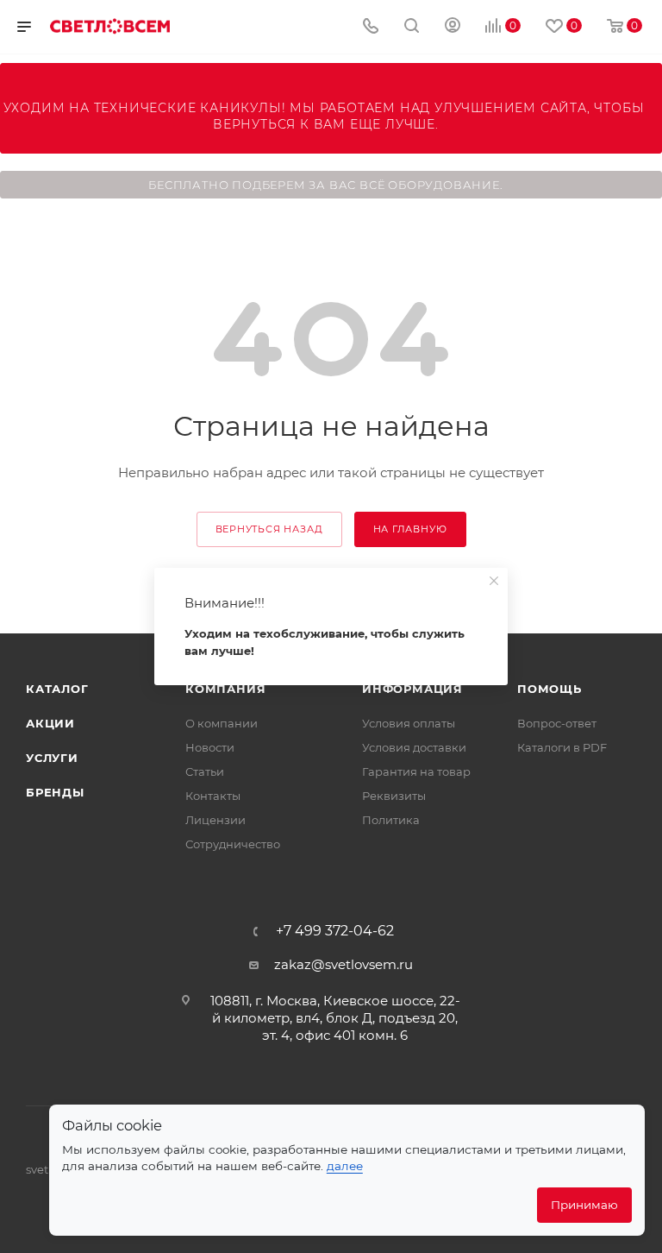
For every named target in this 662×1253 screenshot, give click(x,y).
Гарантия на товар (416, 771)
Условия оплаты (408, 723)
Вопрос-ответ (556, 723)
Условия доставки (414, 747)
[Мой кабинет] (452, 27)
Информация (412, 689)
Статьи (204, 771)
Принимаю (584, 1205)
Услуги (52, 758)
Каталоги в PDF (562, 747)
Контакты (212, 796)
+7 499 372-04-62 (335, 931)
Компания (225, 689)
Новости (209, 747)
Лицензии (215, 820)
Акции (50, 723)
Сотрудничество (232, 844)
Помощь (549, 689)
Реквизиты (394, 796)
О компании (221, 723)
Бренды (55, 792)
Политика (391, 820)
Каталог (57, 689)
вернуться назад (269, 529)
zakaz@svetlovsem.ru (343, 964)
